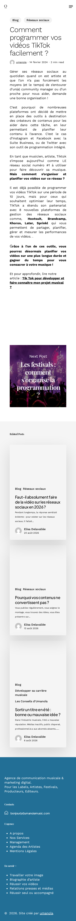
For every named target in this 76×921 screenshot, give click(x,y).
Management (20, 842)
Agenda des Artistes (25, 846)
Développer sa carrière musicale (30, 693)
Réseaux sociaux (38, 20)
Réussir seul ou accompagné (32, 893)
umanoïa (46, 913)
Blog (15, 20)
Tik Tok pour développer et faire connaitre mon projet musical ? (37, 282)
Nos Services (19, 838)
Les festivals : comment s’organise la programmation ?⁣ (38, 376)
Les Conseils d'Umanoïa (31, 701)
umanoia (21, 62)
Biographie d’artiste (25, 879)
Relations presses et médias (31, 888)
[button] (71, 6)
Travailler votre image (26, 875)
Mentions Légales (23, 851)
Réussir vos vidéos (24, 884)
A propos (16, 833)
